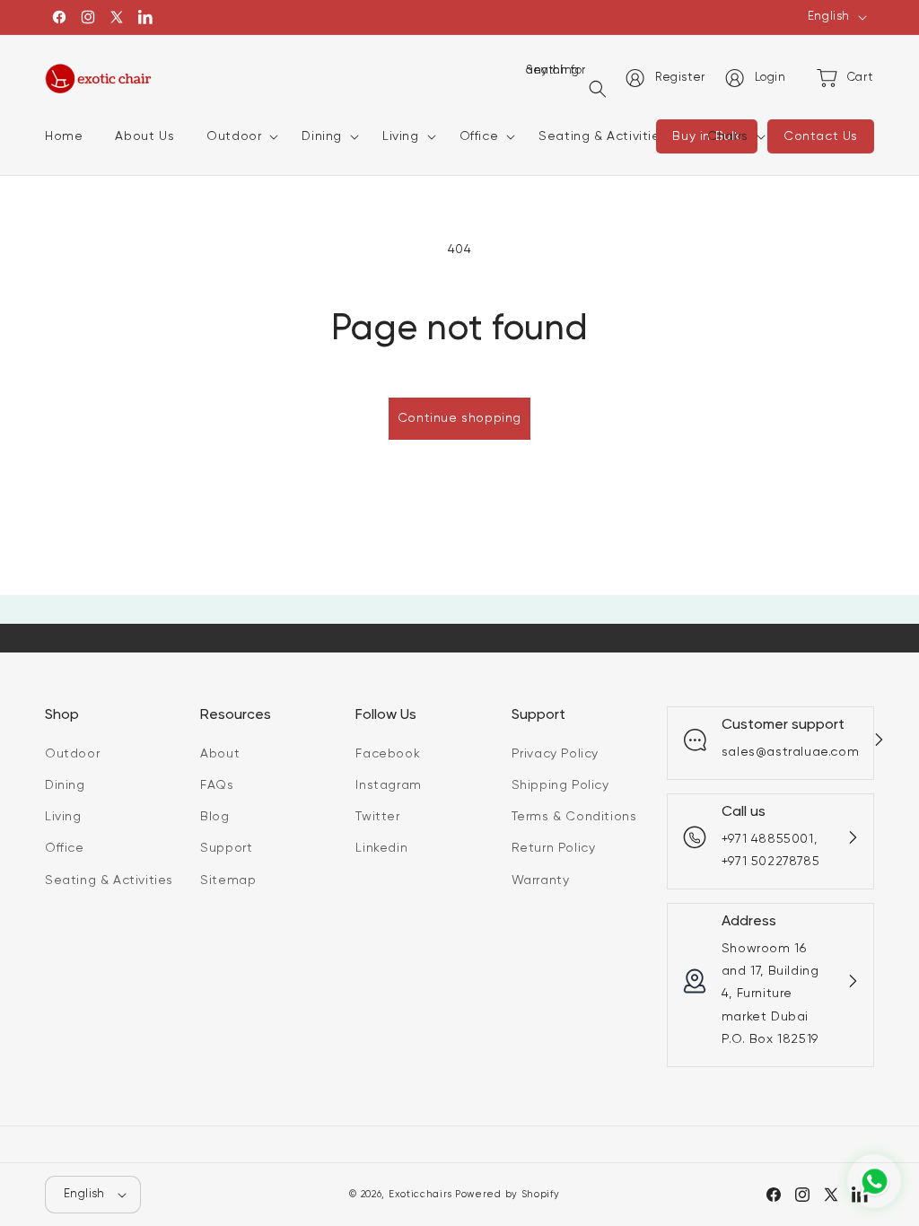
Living (63, 816)
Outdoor (72, 754)
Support (226, 848)
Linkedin (381, 848)
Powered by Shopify (507, 1194)
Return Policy (554, 848)
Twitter (377, 816)
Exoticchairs (420, 1194)
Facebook (387, 754)
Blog (214, 816)
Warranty (541, 880)
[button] (237, 136)
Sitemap (228, 880)
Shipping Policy (560, 785)
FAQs (216, 785)
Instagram (388, 785)
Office (64, 848)
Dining (65, 785)
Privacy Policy (555, 754)
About (220, 754)
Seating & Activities (109, 880)
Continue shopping (459, 418)
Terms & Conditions (574, 816)
